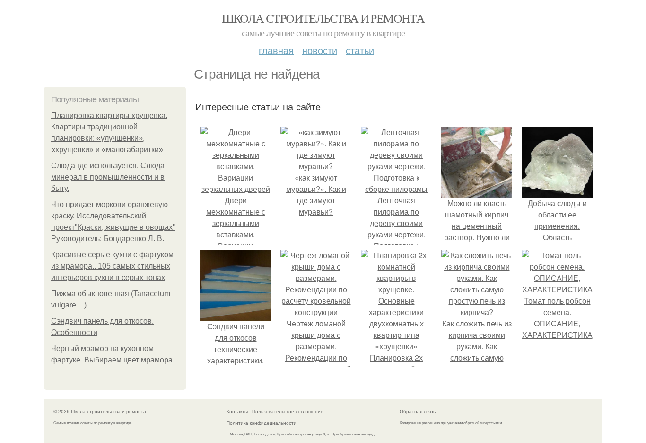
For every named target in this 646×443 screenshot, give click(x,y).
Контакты (237, 411)
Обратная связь (418, 411)
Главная (276, 50)
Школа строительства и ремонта (323, 18)
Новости (319, 50)
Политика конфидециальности (262, 422)
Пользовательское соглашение (287, 411)
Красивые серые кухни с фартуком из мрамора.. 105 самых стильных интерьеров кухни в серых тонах (112, 266)
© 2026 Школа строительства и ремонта (99, 411)
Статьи (360, 50)
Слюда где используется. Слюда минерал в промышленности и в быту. (108, 177)
